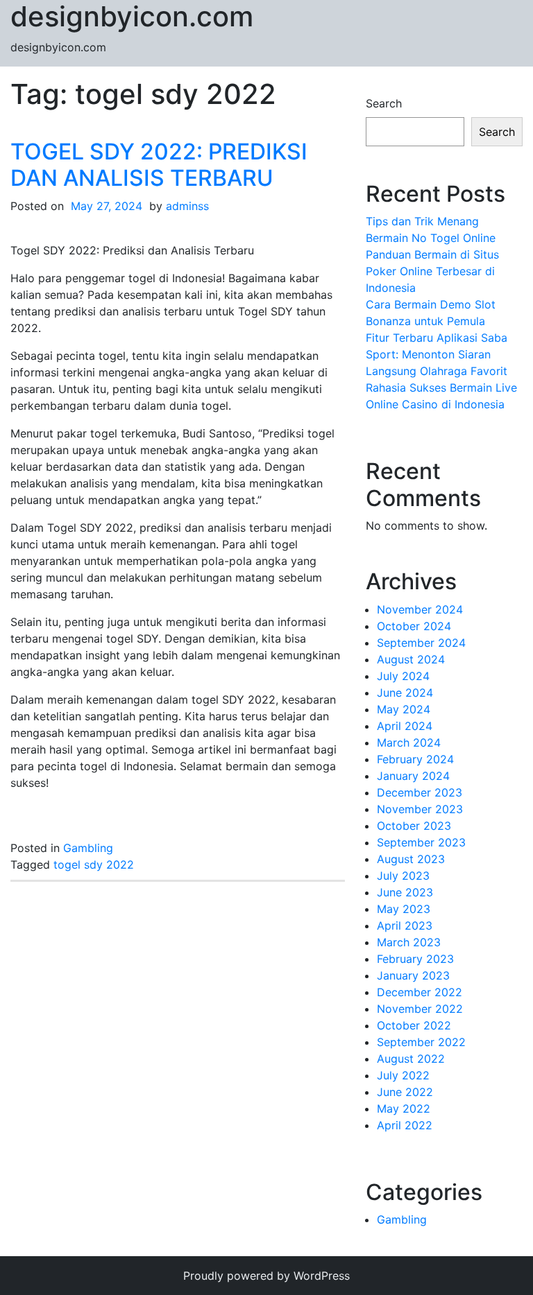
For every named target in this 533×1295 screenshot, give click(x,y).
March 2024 (409, 742)
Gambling (88, 848)
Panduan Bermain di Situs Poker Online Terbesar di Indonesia (432, 271)
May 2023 (403, 909)
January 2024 (413, 776)
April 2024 (404, 726)
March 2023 (409, 942)
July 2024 (403, 676)
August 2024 (411, 659)
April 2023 (404, 925)
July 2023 (403, 876)
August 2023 (411, 859)
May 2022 (403, 1108)
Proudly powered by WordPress (266, 1276)
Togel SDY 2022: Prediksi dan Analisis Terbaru (158, 164)
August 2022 (411, 1059)
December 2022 (419, 992)
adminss (187, 206)
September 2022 (421, 1042)
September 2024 (421, 643)
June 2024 (405, 692)
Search (384, 103)
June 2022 (405, 1092)
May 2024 (403, 709)
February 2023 (415, 959)
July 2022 (403, 1075)
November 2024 (420, 609)
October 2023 (414, 826)
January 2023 (413, 975)
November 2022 (420, 1009)
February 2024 (415, 759)
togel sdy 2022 (93, 864)
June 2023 (405, 892)
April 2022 (404, 1125)
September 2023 (421, 842)
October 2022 (414, 1025)
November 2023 (420, 809)
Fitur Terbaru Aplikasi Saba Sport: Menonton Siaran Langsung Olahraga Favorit (436, 354)
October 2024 (414, 626)
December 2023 (419, 792)
